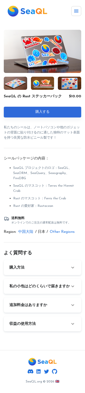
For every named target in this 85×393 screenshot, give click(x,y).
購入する (42, 112)
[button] (42, 267)
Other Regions (62, 232)
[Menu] (76, 11)
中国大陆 (25, 232)
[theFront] (42, 362)
